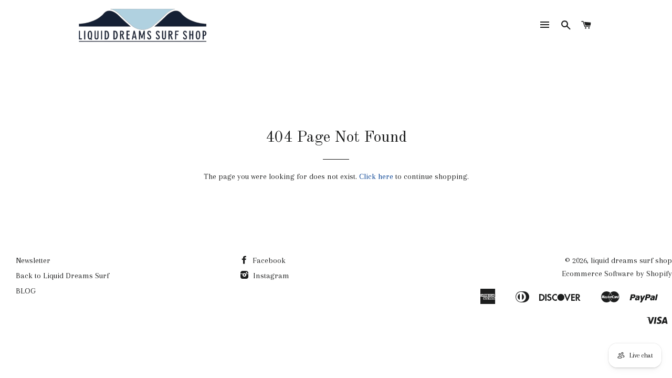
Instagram (270, 275)
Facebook (268, 260)
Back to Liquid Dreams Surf (62, 275)
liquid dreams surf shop (631, 260)
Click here (376, 176)
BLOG (26, 291)
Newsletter (33, 260)
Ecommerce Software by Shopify (617, 273)
